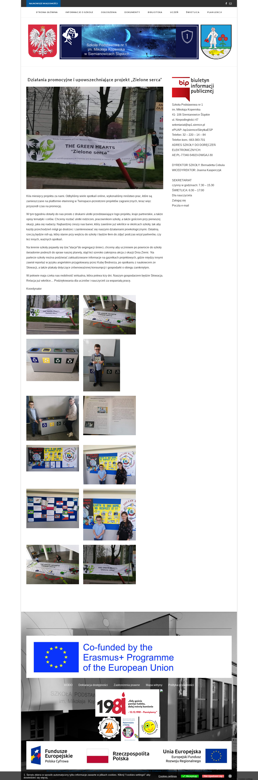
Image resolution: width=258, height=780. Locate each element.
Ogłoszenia (109, 12)
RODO (68, 685)
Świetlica (193, 12)
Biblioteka (155, 12)
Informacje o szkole (79, 12)
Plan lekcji (214, 12)
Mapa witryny (154, 685)
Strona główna (47, 12)
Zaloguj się (179, 200)
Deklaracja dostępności (93, 685)
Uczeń (174, 12)
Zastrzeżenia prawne (127, 685)
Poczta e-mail (180, 205)
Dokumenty (132, 12)
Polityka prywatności (181, 685)
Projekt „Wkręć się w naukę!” (74, 3)
